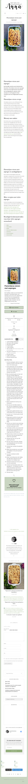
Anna (15, 543)
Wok (8, 225)
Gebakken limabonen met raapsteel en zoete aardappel (14, 531)
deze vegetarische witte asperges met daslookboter (12, 207)
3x (22, 339)
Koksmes (9, 231)
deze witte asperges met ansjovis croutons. (14, 213)
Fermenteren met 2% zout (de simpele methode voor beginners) (13, 686)
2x (19, 339)
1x (17, 339)
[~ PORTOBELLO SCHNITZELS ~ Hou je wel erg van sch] (15, 766)
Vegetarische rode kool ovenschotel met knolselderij (14, 591)
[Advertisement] (14, 66)
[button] (5, 303)
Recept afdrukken (14, 307)
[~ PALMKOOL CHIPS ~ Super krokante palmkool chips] (2, 766)
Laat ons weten (10, 487)
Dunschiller (9, 226)
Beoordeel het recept (6, 629)
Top (23, 781)
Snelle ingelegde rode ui (14, 529)
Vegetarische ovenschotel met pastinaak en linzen (14, 602)
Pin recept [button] (15, 311)
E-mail (5, 648)
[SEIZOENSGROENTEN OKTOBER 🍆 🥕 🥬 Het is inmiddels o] (15, 762)
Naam (5, 643)
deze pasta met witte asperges (15, 212)
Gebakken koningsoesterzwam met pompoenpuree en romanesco (12, 691)
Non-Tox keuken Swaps (9, 688)
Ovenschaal (9, 235)
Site (4, 653)
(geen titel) (7, 681)
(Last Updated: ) (14, 22)
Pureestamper (10, 233)
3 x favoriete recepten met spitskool (14, 615)
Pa (7, 230)
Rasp (8, 228)
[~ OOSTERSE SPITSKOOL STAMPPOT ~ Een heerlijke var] (2, 762)
